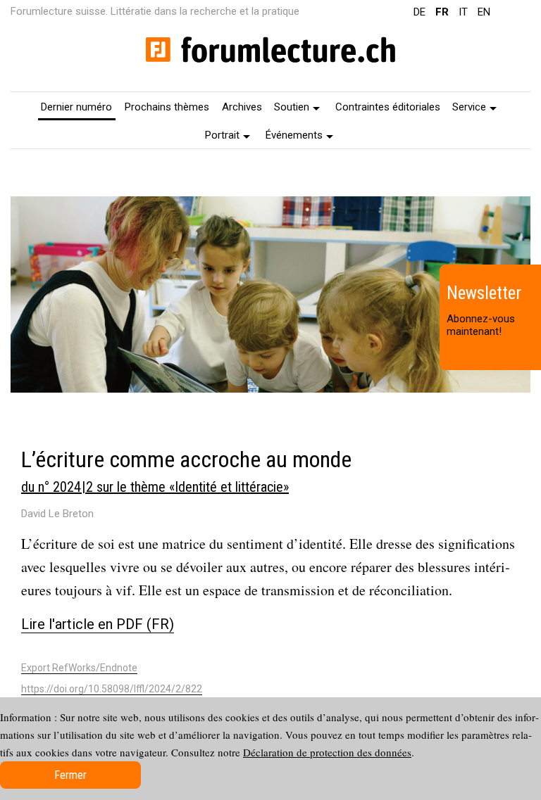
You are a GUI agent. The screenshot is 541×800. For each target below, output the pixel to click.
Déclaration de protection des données (327, 752)
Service (469, 107)
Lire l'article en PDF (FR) (97, 624)
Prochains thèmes (167, 107)
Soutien (291, 107)
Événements (294, 135)
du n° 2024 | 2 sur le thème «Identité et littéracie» (155, 486)
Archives (242, 107)
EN (484, 12)
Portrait (222, 135)
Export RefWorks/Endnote (79, 667)
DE (419, 12)
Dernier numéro (76, 107)
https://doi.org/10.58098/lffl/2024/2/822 (111, 688)
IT (463, 12)
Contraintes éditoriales (387, 107)
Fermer (70, 775)
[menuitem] (77, 106)
